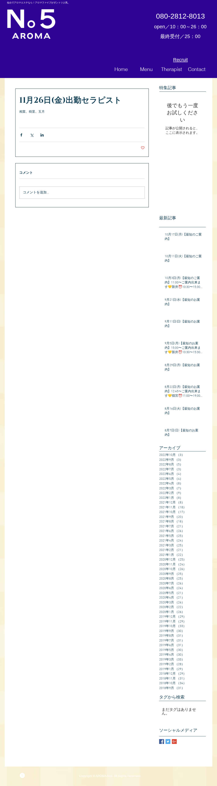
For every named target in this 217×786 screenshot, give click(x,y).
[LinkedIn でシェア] (42, 135)
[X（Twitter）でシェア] (32, 135)
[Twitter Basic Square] (168, 741)
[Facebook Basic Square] (161, 741)
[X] (22, 775)
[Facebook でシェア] (21, 135)
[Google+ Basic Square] (174, 741)
